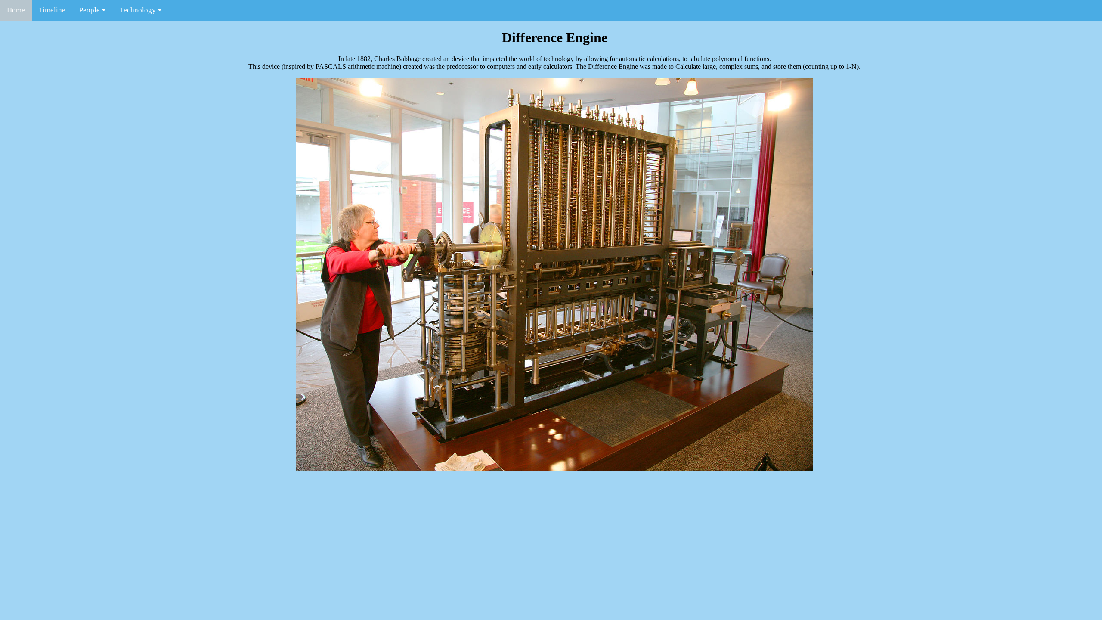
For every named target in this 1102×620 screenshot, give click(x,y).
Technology (139, 10)
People (90, 10)
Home (16, 10)
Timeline (52, 10)
